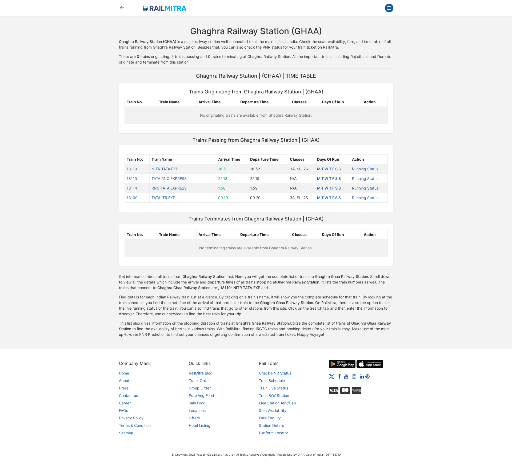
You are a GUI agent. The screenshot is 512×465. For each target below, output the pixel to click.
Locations (197, 410)
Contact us (128, 395)
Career (125, 403)
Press (124, 388)
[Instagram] (354, 376)
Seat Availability (272, 410)
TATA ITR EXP (163, 197)
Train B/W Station (274, 395)
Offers (194, 418)
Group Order (200, 388)
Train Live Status (273, 388)
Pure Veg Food (201, 395)
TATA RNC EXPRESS (169, 178)
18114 (132, 188)
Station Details (271, 425)
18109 (132, 197)
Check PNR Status (275, 373)
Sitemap (126, 433)
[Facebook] (339, 376)
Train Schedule (272, 380)
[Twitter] (331, 376)
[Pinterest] (367, 376)
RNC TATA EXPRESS (169, 188)
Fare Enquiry (270, 418)
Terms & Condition (135, 425)
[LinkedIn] (362, 376)
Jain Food (197, 403)
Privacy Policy (131, 418)
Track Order (199, 380)
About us (126, 380)
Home (124, 373)
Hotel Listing (199, 425)
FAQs (123, 410)
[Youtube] (346, 376)
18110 (132, 169)
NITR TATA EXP (164, 169)
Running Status (365, 169)
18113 (132, 178)
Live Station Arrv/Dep (277, 403)
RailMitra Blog (201, 373)
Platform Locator (273, 433)
